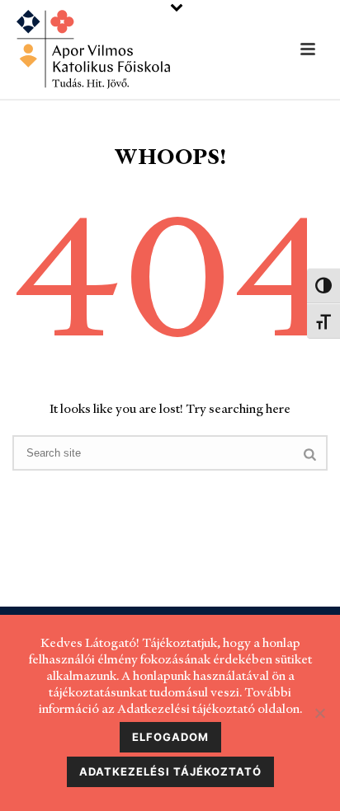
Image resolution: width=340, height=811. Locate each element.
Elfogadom (170, 736)
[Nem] (319, 713)
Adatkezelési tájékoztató (170, 771)
